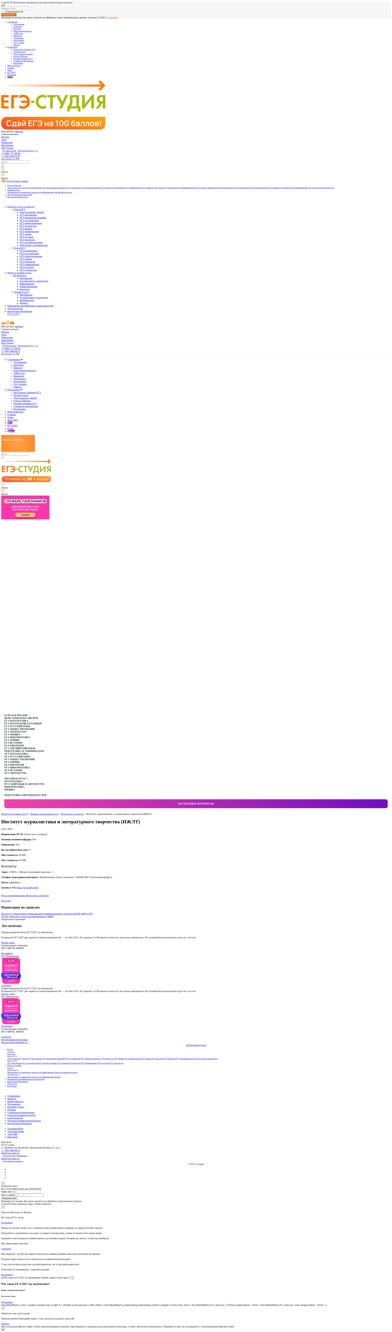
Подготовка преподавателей (19, 195)
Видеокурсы (66, 192)
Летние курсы (19, 52)
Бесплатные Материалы (17, 197)
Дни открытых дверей (23, 54)
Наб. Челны (7, 148)
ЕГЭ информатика (133, 188)
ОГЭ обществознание (258, 188)
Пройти (5, 1324)
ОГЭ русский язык (241, 188)
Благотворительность (22, 31)
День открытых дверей (17, 188)
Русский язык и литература (30, 192)
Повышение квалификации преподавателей (30, 306)
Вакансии (17, 36)
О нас (10, 428)
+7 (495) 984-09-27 (10, 156)
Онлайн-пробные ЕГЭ (22, 59)
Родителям (12, 1086)
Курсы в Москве (20, 56)
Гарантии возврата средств (21, 1115)
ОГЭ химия (273, 188)
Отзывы (10, 68)
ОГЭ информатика (299, 188)
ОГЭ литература (327, 188)
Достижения (18, 24)
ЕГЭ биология (169, 188)
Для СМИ (12, 1134)
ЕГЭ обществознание (90, 188)
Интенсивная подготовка (14, 1039)
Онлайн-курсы (13, 190)
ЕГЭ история (157, 188)
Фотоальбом (18, 40)
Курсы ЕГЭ (19, 209)
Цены (9, 70)
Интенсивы (18, 63)
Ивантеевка (7, 145)
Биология (25, 289)
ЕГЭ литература (107, 188)
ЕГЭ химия (146, 188)
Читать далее (8, 942)
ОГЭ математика (225, 188)
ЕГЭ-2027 (11, 72)
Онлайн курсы (21, 292)
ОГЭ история (314, 188)
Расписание (12, 47)
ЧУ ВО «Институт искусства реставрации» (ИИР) (27, 916)
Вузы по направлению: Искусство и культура (25, 895)
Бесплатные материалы (196, 803)
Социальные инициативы (20, 1112)
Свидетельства (15, 1118)
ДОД (9, 423)
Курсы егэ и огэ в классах (20, 206)
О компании (12, 22)
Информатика (48, 192)
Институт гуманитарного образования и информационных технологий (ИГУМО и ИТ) (47, 913)
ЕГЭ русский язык (73, 188)
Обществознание (28, 286)
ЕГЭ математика (35, 188)
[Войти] (2, 175)
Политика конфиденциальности (24, 1120)
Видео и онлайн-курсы (19, 272)
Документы (18, 38)
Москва (19, 131)
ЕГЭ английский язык (185, 188)
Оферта (16, 45)
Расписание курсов (196, 1045)
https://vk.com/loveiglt (27, 887)
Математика (12, 192)
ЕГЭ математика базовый (53, 188)
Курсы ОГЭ (19, 248)
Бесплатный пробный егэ (14, 1042)
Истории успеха (15, 1107)
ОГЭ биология (285, 188)
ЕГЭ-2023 (12, 425)
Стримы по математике (23, 61)
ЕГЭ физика (120, 188)
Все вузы (6, 900)
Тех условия (18, 43)
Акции (10, 77)
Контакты (17, 27)
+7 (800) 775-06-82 (10, 153)
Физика (57, 192)
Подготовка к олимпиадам (206, 188)
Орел (4, 139)
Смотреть (6, 985)
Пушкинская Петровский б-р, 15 (19, 150)
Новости (17, 29)
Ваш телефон (8, 1195)
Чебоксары (7, 142)
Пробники (11, 75)
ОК (3, 1329)
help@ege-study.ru (10, 1153)
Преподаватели (14, 66)
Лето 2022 (12, 420)
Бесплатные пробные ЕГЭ (24, 49)
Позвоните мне (9, 1198)
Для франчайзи (15, 1128)
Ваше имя (6, 1191)
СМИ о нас (18, 33)
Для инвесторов (15, 1131)
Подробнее (112, 17)
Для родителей (15, 308)
